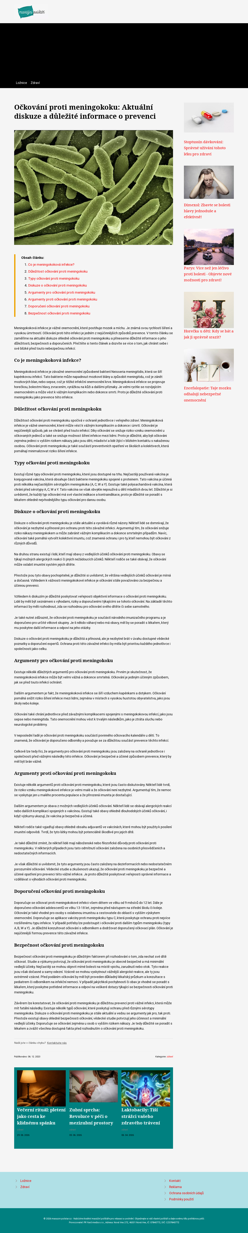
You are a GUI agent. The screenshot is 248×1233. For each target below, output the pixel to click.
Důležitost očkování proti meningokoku (58, 271)
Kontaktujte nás (57, 1043)
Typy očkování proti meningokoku (53, 278)
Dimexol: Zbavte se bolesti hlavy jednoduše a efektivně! (207, 210)
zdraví (170, 1056)
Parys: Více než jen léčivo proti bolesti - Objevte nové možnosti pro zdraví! (208, 274)
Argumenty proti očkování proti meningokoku (62, 299)
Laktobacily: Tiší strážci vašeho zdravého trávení (140, 1116)
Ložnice (21, 83)
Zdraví (35, 83)
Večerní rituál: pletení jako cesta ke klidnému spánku (41, 1116)
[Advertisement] (124, 53)
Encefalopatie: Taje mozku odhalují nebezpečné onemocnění (207, 394)
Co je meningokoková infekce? (51, 264)
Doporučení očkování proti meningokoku (59, 306)
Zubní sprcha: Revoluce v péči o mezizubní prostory (91, 1116)
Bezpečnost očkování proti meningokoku (59, 313)
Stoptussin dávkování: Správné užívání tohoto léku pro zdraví (205, 147)
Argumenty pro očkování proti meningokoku (61, 292)
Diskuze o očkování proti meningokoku (57, 285)
